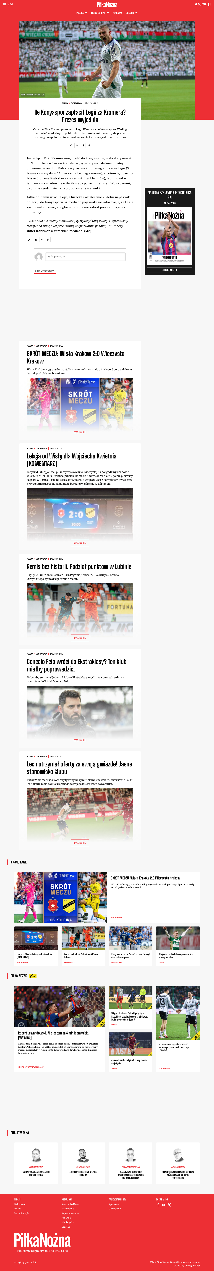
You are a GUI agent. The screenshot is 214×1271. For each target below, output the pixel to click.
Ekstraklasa (76, 103)
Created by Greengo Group (187, 1265)
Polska (65, 103)
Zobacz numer (169, 269)
